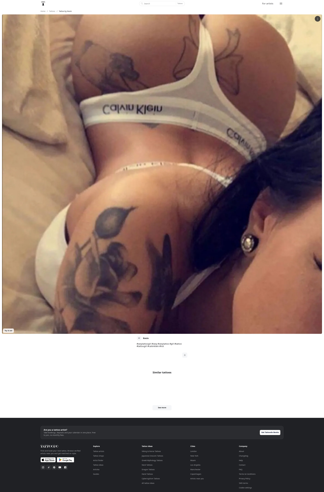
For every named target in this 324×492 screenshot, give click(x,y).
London (193, 451)
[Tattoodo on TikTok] (48, 467)
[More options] (317, 19)
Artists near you (197, 478)
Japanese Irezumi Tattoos (152, 456)
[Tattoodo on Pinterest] (54, 467)
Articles (96, 469)
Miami (193, 460)
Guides (96, 474)
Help (241, 460)
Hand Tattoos (147, 474)
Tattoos (180, 3)
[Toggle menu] (281, 3)
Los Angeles (195, 465)
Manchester (195, 469)
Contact (242, 465)
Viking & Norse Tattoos (151, 451)
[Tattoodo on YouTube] (59, 467)
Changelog (243, 456)
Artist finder (98, 460)
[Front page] (43, 3)
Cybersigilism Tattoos (151, 478)
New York (194, 456)
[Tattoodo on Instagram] (43, 467)
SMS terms (243, 483)
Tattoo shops (98, 456)
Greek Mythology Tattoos (152, 460)
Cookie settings (245, 487)
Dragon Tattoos (148, 469)
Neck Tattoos (147, 465)
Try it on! (8, 330)
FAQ (240, 469)
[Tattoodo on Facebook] (65, 467)
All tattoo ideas (148, 483)
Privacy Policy (244, 478)
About (241, 451)
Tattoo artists (98, 451)
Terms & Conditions (247, 474)
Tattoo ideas (98, 465)
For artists (267, 3)
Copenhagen (195, 474)
